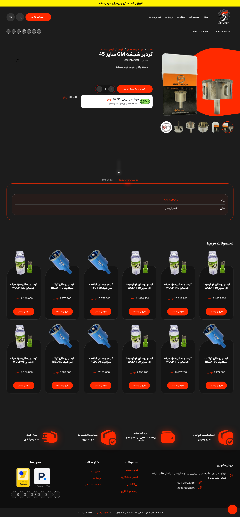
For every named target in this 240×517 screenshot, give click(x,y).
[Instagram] (39, 31)
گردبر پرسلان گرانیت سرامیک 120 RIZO (101, 286)
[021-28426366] (198, 483)
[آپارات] (14, 31)
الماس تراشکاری (129, 477)
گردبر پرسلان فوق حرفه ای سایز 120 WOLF (23, 286)
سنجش (9, 60)
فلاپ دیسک (132, 470)
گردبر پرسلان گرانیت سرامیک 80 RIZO (62, 360)
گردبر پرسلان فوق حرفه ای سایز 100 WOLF (139, 360)
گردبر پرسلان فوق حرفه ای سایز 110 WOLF (178, 360)
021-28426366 (186, 483)
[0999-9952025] (198, 488)
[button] (165, 53)
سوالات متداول (93, 484)
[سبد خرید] (11, 17)
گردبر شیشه (107, 49)
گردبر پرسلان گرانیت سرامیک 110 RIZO (62, 286)
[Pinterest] (29, 31)
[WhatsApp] (34, 31)
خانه (150, 49)
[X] (24, 31)
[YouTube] (19, 31)
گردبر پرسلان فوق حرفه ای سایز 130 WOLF (139, 286)
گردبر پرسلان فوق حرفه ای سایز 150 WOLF (216, 286)
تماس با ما (96, 471)
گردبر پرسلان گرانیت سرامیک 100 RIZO (216, 360)
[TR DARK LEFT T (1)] (223, 17)
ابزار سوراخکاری (135, 49)
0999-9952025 (186, 488)
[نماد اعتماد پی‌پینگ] (42, 486)
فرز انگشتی (132, 484)
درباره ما (97, 478)
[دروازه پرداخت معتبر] (23, 486)
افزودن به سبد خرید (134, 89)
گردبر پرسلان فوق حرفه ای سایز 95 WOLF (23, 360)
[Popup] (20, 17)
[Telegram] (8, 31)
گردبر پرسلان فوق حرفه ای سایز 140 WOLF (178, 286)
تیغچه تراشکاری (129, 491)
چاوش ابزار (102, 512)
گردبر (120, 49)
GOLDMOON (131, 60)
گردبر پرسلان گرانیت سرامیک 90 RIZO (101, 360)
